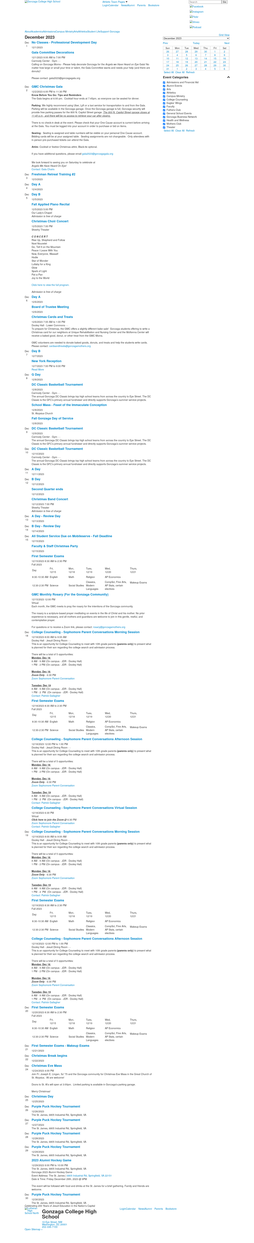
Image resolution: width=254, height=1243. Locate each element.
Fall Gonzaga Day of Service (52, 418)
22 (215, 61)
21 (205, 61)
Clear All (180, 72)
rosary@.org (109, 627)
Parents (141, 5)
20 (196, 61)
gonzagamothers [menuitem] (77, 346)
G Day (36, 374)
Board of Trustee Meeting (50, 306)
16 (224, 58)
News (124, 5)
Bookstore (153, 5)
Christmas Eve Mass (47, 1065)
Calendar (114, 5)
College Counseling (176, 99)
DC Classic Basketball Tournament (57, 384)
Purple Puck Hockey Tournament (56, 1106)
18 (177, 61)
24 (167, 65)
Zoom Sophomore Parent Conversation (53, 678)
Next (226, 43)
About (28, 31)
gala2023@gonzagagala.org (97, 153)
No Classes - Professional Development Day (64, 42)
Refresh (190, 72)
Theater (170, 127)
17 (167, 61)
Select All (169, 72)
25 (177, 65)
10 (167, 58)
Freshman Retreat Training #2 (53, 174)
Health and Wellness (177, 120)
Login (105, 5)
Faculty (170, 106)
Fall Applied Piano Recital (51, 204)
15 (215, 58)
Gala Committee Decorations (53, 52)
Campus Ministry (64, 31)
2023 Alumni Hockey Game (51, 1160)
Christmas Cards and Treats (52, 317)
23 (224, 61)
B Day (36, 479)
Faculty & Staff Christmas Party (55, 546)
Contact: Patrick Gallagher (46, 695)
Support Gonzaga (110, 31)
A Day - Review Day (46, 516)
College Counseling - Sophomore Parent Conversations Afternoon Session (87, 739)
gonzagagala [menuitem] (69, 78)
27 (177, 51)
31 (167, 68)
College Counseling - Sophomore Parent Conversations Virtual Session (84, 807)
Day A (36, 184)
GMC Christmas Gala (47, 86)
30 (205, 51)
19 (186, 61)
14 (205, 58)
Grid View (224, 35)
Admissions (49, 31)
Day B (36, 194)
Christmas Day (42, 1096)
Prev (165, 43)
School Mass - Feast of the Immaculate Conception (69, 405)
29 (196, 51)
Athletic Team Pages (113, 1)
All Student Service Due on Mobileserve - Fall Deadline (72, 536)
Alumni (131, 5)
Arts (76, 31)
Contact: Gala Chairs (43, 169)
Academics (37, 31)
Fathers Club (173, 110)
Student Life (93, 31)
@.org (70, 346)
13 (196, 58)
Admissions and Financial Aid (182, 82)
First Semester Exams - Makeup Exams (60, 1045)
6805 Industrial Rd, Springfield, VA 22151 (89, 1175)
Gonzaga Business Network (181, 116)
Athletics (82, 31)
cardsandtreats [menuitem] (57, 346)
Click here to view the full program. (50, 285)
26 (167, 51)
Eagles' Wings (173, 103)
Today (196, 43)
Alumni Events (173, 85)
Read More (38, 369)
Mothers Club (173, 123)
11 (177, 58)
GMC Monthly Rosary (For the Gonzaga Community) (70, 594)
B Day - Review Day (46, 526)
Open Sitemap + (34, 1229)
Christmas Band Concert (50, 499)
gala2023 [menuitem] (54, 78)
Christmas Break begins (49, 1055)
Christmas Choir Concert (50, 221)
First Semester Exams (48, 556)
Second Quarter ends (47, 489)
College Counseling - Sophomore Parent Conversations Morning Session (86, 632)
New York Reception (47, 361)
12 (186, 58)
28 (186, 51)
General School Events (178, 113)
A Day (36, 469)
